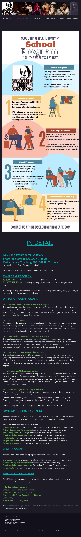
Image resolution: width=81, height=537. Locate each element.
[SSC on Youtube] (56, 530)
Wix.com (44, 530)
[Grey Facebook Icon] (58, 530)
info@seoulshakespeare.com (18, 522)
